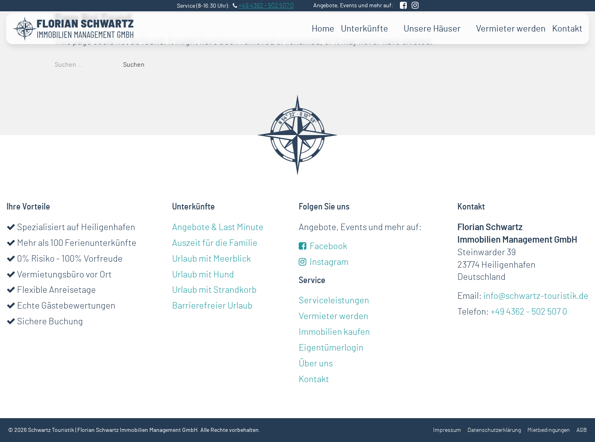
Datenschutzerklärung (494, 430)
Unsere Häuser (432, 28)
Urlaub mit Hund (203, 274)
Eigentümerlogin (331, 347)
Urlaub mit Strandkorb (214, 290)
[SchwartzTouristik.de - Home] (73, 29)
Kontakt (567, 28)
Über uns (316, 363)
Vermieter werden (511, 28)
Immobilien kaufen (334, 332)
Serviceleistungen (334, 300)
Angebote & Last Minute (218, 227)
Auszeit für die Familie (214, 243)
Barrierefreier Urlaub (212, 305)
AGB (581, 430)
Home (323, 28)
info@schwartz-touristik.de (536, 296)
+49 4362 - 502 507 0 (529, 311)
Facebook (327, 246)
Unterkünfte (364, 28)
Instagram (328, 262)
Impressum (447, 430)
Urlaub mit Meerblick (211, 258)
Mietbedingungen (548, 430)
